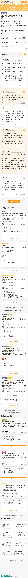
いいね (25, 49)
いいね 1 (23, 85)
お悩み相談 (6, 9)
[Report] (20, 49)
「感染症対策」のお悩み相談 (15, 9)
